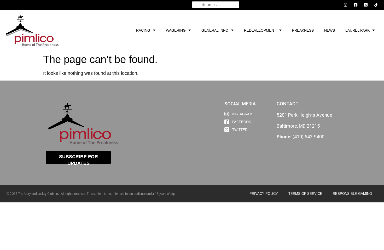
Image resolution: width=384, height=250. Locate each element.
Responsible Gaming (352, 194)
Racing (143, 30)
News (329, 30)
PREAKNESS (303, 30)
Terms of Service (305, 194)
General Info (214, 30)
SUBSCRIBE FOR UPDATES (78, 159)
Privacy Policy (263, 194)
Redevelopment (260, 30)
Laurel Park (357, 30)
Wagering (176, 30)
